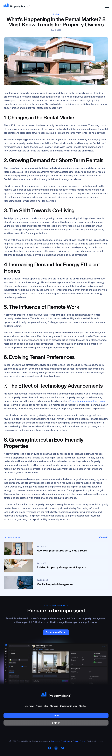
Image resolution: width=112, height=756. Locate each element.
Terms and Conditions (60, 741)
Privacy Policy (79, 741)
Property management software (87, 401)
